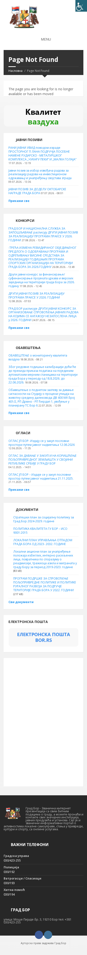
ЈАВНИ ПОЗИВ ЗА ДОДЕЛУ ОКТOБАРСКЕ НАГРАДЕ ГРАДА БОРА (37, 191)
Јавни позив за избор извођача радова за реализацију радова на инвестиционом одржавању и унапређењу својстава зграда (40, 174)
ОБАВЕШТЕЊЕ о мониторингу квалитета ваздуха (37, 357)
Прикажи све (18, 201)
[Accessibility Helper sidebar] (81, 6)
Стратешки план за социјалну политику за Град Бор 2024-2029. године (43, 519)
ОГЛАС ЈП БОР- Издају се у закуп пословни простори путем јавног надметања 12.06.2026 (41, 443)
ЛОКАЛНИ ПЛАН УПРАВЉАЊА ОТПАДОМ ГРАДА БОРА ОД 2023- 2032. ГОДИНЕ (42, 542)
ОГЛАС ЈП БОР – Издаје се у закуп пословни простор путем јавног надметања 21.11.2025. (40, 477)
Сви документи (21, 602)
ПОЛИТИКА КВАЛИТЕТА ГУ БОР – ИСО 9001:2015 (40, 531)
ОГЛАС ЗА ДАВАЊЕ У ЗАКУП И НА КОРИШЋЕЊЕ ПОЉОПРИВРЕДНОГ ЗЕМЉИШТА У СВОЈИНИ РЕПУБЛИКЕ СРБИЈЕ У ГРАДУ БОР (42, 459)
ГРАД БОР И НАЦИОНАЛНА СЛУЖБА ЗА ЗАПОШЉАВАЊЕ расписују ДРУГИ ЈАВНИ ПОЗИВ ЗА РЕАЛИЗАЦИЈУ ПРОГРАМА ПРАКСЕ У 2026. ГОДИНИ (43, 234)
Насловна (15, 71)
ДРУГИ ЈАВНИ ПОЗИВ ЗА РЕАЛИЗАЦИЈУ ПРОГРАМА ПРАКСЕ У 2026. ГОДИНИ (36, 295)
